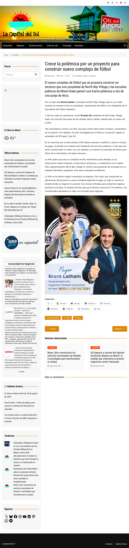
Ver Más (21, 372)
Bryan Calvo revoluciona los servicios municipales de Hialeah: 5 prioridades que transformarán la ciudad (64, 357)
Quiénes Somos (121, 544)
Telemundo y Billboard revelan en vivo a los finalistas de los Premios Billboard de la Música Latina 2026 (21, 219)
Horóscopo (78, 45)
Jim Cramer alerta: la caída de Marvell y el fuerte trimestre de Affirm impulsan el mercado (20, 418)
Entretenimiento (35, 45)
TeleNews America (15, 386)
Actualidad (7, 45)
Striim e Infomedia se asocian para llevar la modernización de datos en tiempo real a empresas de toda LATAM (21, 301)
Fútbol (68, 318)
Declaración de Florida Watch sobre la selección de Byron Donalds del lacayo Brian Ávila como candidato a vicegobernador (25, 475)
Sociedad (92, 76)
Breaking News (53, 318)
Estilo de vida (52, 45)
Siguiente (118, 329)
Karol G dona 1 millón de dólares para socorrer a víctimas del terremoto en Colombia (19, 405)
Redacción (50, 76)
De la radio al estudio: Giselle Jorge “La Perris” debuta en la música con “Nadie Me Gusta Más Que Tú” (20, 206)
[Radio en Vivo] (111, 24)
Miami (79, 318)
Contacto (109, 544)
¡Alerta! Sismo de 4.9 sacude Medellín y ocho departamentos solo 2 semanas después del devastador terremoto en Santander (20, 193)
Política (85, 76)
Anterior (53, 329)
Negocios (20, 45)
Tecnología (67, 45)
